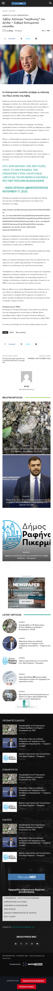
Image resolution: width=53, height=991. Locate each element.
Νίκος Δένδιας (21, 332)
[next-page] (7, 565)
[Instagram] (32, 944)
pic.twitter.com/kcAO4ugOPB (23, 181)
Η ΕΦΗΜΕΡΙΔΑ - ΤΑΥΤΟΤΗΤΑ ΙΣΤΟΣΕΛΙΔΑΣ (21, 898)
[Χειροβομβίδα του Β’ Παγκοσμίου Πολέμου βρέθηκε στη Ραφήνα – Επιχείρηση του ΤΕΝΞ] (26, 428)
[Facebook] (21, 944)
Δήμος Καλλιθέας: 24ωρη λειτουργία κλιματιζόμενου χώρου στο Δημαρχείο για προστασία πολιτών (34, 679)
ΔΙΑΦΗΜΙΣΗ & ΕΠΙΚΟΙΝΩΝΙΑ (16, 905)
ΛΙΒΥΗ (12, 332)
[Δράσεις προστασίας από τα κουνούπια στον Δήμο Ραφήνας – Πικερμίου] (26, 534)
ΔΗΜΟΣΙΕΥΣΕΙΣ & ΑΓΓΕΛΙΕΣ (15, 902)
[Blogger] (16, 944)
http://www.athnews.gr (26, 389)
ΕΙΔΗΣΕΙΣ (12, 11)
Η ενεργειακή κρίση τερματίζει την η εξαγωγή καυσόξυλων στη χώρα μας (13, 360)
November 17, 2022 (15, 191)
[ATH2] (4, 30)
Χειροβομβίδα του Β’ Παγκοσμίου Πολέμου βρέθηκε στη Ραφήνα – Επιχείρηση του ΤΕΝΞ (26, 450)
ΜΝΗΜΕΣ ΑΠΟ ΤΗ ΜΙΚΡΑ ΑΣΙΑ (39, 358)
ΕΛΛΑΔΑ (13, 15)
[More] (36, 38)
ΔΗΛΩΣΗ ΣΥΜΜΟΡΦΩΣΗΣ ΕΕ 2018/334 (20, 913)
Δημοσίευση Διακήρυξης (33, 981)
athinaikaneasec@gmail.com (23, 927)
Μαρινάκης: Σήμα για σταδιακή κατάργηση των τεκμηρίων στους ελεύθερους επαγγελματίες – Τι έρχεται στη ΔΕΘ (26, 502)
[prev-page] (4, 565)
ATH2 (11, 31)
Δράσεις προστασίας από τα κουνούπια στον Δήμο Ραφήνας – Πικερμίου (26, 556)
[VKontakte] (37, 944)
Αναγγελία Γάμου (26, 987)
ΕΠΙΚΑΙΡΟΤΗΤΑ (22, 15)
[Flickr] (26, 944)
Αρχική (4, 11)
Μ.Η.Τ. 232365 (9, 916)
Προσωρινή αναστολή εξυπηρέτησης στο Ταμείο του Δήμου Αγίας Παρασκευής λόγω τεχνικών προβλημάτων (34, 696)
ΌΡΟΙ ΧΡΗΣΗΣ (10, 909)
